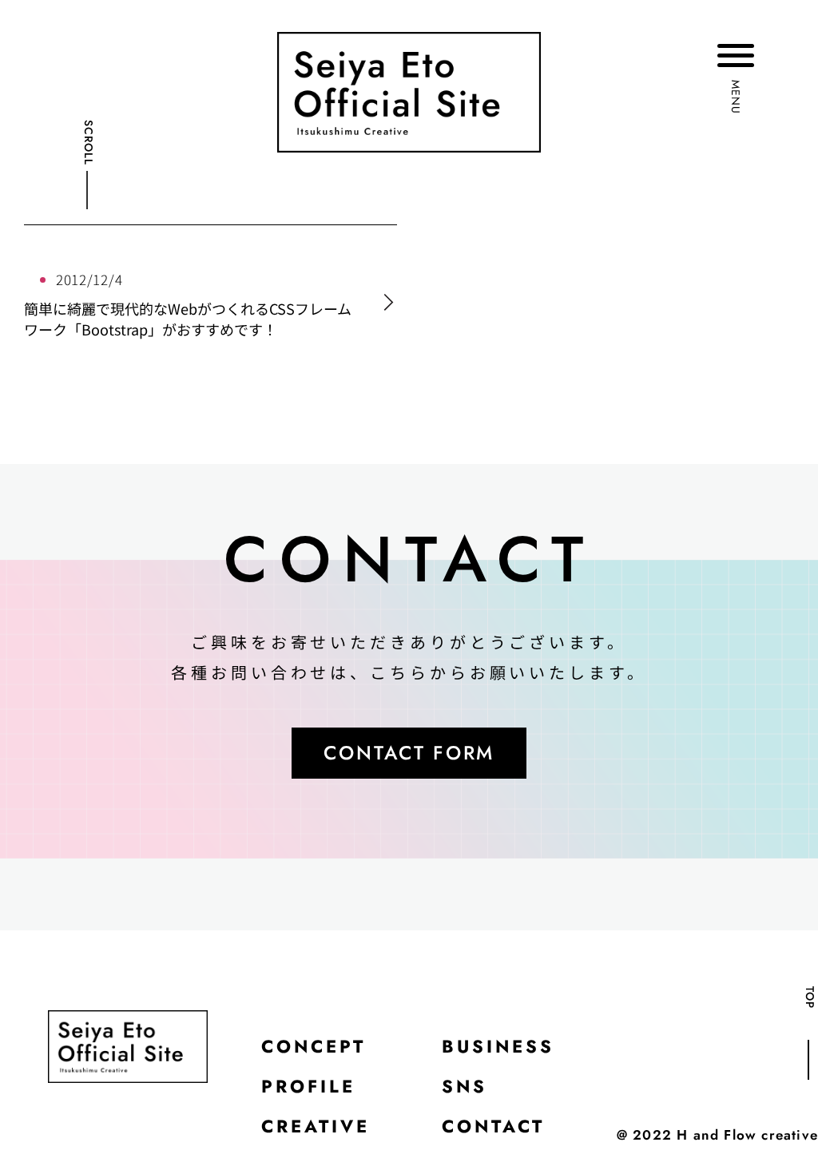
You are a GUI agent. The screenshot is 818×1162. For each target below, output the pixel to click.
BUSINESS (498, 1046)
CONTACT (493, 1126)
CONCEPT (313, 1046)
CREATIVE (315, 1126)
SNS (464, 1086)
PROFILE (308, 1086)
